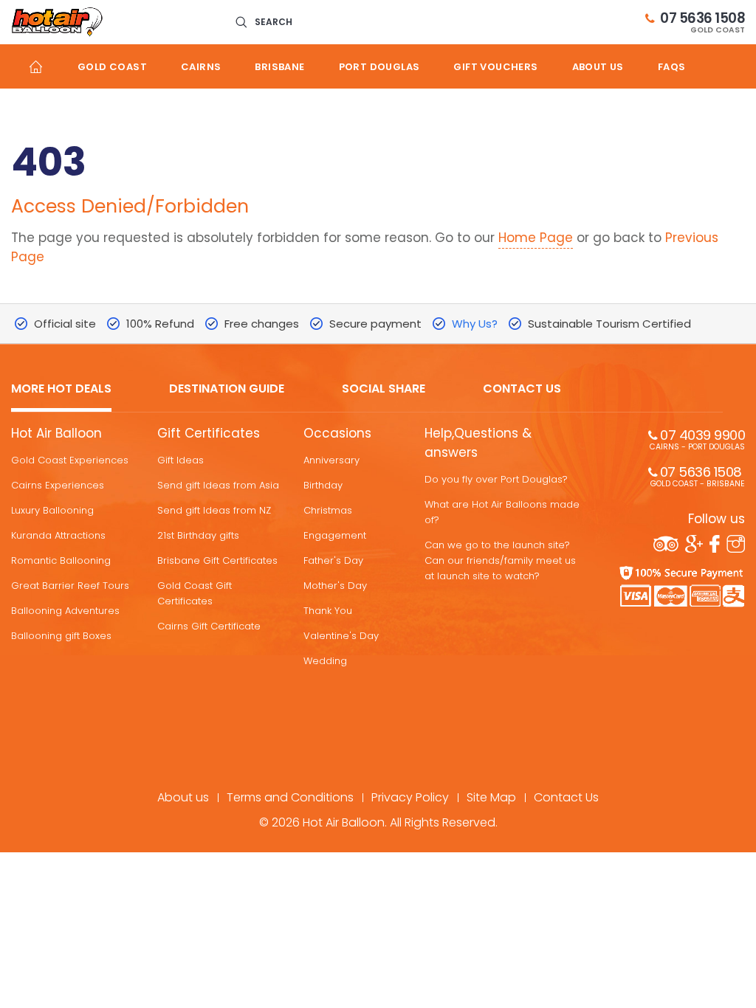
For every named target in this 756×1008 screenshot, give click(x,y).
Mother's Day (335, 586)
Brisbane (279, 67)
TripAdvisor (665, 544)
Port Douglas (379, 67)
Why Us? (475, 323)
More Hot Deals (61, 389)
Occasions (337, 433)
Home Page (535, 237)
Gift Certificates (208, 433)
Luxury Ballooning (52, 510)
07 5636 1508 (702, 22)
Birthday (323, 485)
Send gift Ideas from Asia (218, 485)
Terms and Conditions (290, 797)
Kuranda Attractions (58, 535)
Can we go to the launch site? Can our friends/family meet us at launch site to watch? (500, 560)
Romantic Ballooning (61, 560)
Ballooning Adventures (65, 611)
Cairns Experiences (57, 485)
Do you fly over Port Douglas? (496, 479)
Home (35, 66)
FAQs (672, 67)
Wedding (325, 661)
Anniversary (331, 460)
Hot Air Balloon (56, 433)
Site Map (491, 797)
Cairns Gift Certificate (209, 626)
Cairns (201, 67)
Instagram (735, 544)
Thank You (327, 611)
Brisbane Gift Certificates (217, 560)
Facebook (714, 544)
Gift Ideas (180, 460)
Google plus (694, 544)
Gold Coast (112, 67)
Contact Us (522, 389)
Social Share (383, 389)
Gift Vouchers (495, 67)
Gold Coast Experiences (69, 460)
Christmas (327, 510)
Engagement (334, 535)
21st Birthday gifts (198, 535)
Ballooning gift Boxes (61, 636)
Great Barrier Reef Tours (70, 586)
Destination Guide (226, 389)
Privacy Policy (410, 797)
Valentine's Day (341, 636)
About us (598, 67)
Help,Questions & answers (478, 442)
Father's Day (333, 560)
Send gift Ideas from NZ (214, 510)
